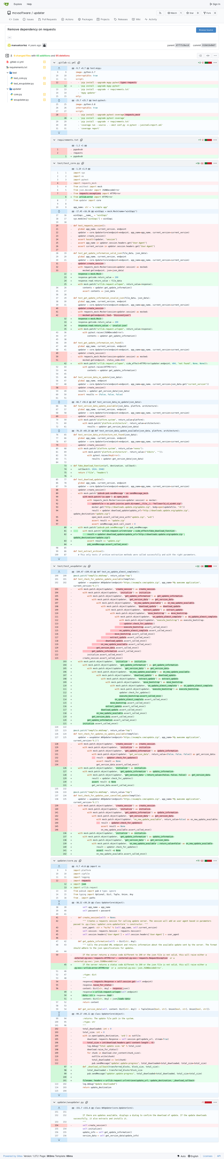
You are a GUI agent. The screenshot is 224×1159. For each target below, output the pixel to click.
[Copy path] (78, 62)
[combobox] (200, 55)
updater (39, 13)
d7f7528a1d (182, 45)
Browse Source (206, 30)
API (219, 1156)
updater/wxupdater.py (70, 1102)
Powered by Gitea (12, 1156)
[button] (172, 13)
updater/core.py (67, 860)
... (9, 37)
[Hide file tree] (7, 55)
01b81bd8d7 (208, 45)
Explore (18, 4)
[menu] (215, 55)
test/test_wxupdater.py (71, 566)
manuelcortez (19, 45)
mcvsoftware (21, 13)
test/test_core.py (68, 163)
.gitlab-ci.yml (66, 62)
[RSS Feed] (160, 13)
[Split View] (207, 55)
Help (29, 4)
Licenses (207, 1156)
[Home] (6, 4)
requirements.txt (67, 140)
